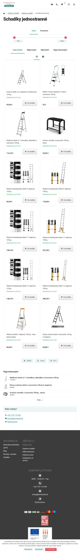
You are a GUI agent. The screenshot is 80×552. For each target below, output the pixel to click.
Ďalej (39, 400)
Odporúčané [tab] (17, 50)
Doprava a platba (28, 449)
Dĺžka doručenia (28, 452)
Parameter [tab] (44, 31)
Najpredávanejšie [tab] (60, 50)
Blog (5, 451)
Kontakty (6, 457)
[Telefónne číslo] (56, 4)
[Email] (51, 4)
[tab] (37, 56)
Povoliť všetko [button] (50, 549)
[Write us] (40, 499)
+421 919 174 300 (14, 415)
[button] (30, 103)
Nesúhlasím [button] (39, 549)
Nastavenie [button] (28, 549)
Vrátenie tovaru (27, 455)
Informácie (10, 441)
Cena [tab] (34, 31)
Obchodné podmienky (11, 445)
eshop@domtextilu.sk (15, 418)
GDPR (5, 448)
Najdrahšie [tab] (45, 50)
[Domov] (10, 4)
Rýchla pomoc (12, 422)
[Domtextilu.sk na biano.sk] (44, 520)
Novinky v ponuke (9, 454)
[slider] (14, 37)
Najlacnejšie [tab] (31, 50)
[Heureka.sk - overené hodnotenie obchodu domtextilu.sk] (36, 520)
